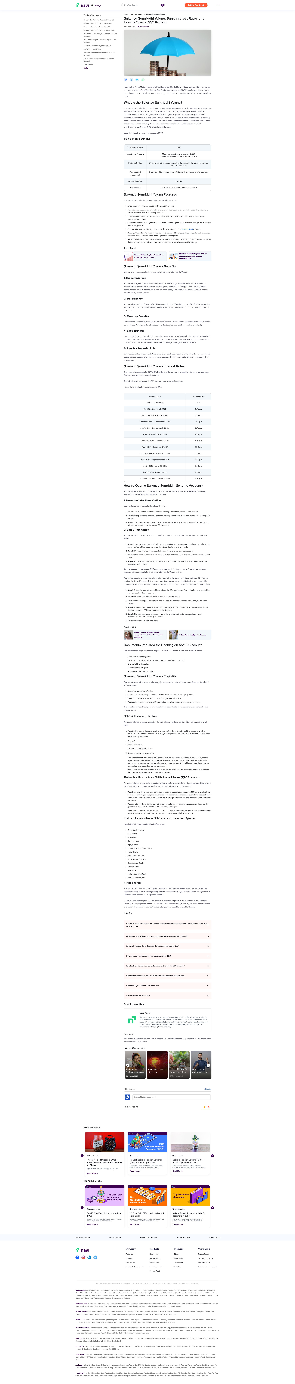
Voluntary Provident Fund (195, 1357)
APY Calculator (182, 1295)
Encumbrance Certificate (149, 1320)
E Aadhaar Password (187, 1365)
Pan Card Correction (128, 1373)
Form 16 (149, 1346)
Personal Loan (81, 1237)
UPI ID (205, 1338)
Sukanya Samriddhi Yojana (128, 1354)
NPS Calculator (196, 1290)
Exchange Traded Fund (84, 1314)
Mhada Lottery (204, 1320)
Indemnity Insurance (126, 1333)
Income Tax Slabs (138, 1346)
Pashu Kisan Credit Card (156, 1306)
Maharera (179, 1320)
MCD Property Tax (121, 1322)
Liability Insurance (142, 1333)
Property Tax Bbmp (168, 1320)
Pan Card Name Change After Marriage (114, 1376)
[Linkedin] (89, 1258)
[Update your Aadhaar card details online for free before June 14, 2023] (135, 1065)
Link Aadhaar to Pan (151, 1376)
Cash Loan (154, 1254)
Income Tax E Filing (107, 1346)
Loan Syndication (187, 1303)
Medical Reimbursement (142, 1330)
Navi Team (145, 1013)
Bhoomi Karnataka (191, 1320)
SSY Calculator (171, 1290)
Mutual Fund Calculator (84, 1293)
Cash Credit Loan (86, 1306)
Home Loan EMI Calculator (141, 1290)
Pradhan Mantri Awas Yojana (128, 1320)
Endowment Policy (185, 1328)
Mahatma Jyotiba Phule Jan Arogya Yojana (116, 1330)
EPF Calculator (183, 1290)
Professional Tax (209, 1346)
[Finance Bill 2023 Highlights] (157, 1065)
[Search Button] (162, 5)
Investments (139, 14)
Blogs (98, 5)
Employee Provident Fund (107, 1354)
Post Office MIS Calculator (120, 1290)
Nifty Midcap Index (128, 1314)
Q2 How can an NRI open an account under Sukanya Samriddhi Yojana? (157, 936)
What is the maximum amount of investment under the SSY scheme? (155, 976)
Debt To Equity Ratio (98, 1341)
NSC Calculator (155, 1295)
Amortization (90, 1322)
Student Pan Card (201, 1376)
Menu (218, 5)
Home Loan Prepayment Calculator (98, 1298)
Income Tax (90, 1346)
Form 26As (198, 1346)
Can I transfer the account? (138, 995)
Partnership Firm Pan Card (184, 1376)
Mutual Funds (182, 1237)
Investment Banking (178, 1338)
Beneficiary (165, 1338)
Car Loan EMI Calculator (185, 1293)
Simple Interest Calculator (85, 1295)
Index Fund (149, 1312)
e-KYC (124, 1338)
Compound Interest (82, 1341)
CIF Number (213, 1338)
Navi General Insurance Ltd (208, 1267)
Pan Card (100, 1373)
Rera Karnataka (162, 1322)
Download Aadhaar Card (118, 1365)
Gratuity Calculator (128, 1295)
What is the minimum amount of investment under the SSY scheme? (155, 966)
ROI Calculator (208, 1295)
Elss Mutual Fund (207, 1312)
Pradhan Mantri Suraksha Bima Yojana (104, 1328)
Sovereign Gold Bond (124, 1312)
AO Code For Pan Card (186, 1373)
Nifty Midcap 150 (170, 1314)
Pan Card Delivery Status (89, 1376)
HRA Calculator (142, 1295)
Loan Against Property (105, 1322)
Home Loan (114, 1237)
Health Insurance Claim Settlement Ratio (102, 1333)
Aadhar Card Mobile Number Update (142, 1365)
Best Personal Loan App (120, 1303)
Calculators (214, 1237)
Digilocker (104, 1365)
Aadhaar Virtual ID (82, 1368)
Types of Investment (177, 1357)
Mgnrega (89, 1354)
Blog (131, 14)
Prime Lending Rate (173, 1306)
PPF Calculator (115, 1293)
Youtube (177, 1267)
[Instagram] (83, 1258)
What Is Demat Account (106, 1312)
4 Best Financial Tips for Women (192, 635)
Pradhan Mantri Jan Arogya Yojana (164, 1328)
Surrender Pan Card (136, 1376)
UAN (95, 1354)
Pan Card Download (112, 1373)
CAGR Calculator (169, 1295)
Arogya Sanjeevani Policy (180, 1330)
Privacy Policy (203, 1254)
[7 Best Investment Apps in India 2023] (201, 1065)
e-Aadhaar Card (209, 1368)
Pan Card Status (90, 1373)
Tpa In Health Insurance (161, 1330)
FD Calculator (127, 1293)
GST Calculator (169, 1293)
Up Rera (172, 1322)
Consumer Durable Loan (139, 1303)
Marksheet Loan (139, 1306)
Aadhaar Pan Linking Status (168, 1365)
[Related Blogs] (104, 1142)
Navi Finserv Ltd (204, 1263)
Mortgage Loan (134, 1322)
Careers (129, 1258)
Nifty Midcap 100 (156, 1314)
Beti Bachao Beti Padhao (190, 1354)
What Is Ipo (91, 1312)
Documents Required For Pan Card (164, 1373)
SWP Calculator (209, 1290)
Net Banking (116, 1338)
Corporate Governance (135, 1267)
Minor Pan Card (201, 1373)
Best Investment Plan (135, 1357)
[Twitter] (95, 1258)
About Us (129, 1254)
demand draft (187, 229)
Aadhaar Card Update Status (132, 1368)
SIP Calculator (158, 1290)
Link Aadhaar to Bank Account (168, 1368)
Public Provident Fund (185, 1346)
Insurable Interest (199, 1328)
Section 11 (79, 1349)
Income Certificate (168, 1346)
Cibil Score (87, 1338)
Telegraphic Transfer (136, 1338)
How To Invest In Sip (161, 1312)
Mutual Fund (155, 1271)
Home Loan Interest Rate (95, 1320)
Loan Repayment (174, 1303)
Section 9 (156, 1346)
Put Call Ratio (138, 1312)
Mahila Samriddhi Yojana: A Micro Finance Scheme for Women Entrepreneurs (193, 256)
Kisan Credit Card (114, 1341)
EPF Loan (128, 1306)
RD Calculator (139, 1293)
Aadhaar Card (94, 1365)
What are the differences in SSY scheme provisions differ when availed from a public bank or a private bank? (166, 925)
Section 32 (107, 1349)
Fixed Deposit (206, 1354)
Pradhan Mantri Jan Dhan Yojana (113, 1357)
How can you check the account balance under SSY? (148, 956)
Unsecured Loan (94, 1303)
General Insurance (143, 1328)
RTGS (189, 1338)
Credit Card (106, 1338)
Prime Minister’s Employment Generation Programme (159, 1354)
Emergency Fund (101, 1306)
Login (208, 1089)
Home (126, 14)
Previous (127, 1065)
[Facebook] (77, 1258)
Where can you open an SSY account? (142, 985)
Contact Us (130, 1263)
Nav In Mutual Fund (177, 1312)
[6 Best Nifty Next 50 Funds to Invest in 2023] (179, 1065)
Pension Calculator (101, 1293)
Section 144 (97, 1349)
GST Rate (115, 1349)
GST (97, 1346)
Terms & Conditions (205, 1258)
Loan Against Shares (116, 1306)
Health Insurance (147, 1237)
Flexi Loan (105, 1303)
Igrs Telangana (111, 1320)
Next (208, 1065)
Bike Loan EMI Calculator (205, 1293)
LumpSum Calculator (154, 1293)
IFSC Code (97, 1338)
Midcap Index (115, 1314)
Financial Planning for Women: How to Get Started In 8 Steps (149, 256)
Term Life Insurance (127, 1328)
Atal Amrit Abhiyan (198, 1330)
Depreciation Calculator (121, 1298)
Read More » (92, 1173)
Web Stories (178, 1258)
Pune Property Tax (148, 1322)
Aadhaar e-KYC (150, 1368)
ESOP (83, 1357)
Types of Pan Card (167, 1376)
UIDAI (86, 1365)
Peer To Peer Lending (203, 1303)
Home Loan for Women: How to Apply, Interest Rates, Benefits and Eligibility (148, 634)
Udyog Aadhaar (114, 1368)
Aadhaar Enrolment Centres (191, 1368)
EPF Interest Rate (93, 1357)
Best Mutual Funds (193, 1312)
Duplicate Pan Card (143, 1373)
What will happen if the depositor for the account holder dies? (152, 946)
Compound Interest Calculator (107, 1295)
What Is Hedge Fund (101, 1314)
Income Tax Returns (123, 1346)
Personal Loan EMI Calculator (97, 1290)
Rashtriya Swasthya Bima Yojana (156, 1357)
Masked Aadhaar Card (98, 1368)
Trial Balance (197, 1338)
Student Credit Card (152, 1338)
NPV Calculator (195, 1295)
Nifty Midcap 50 (142, 1314)
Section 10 (88, 1349)
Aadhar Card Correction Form (207, 1365)
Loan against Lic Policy (157, 1303)
